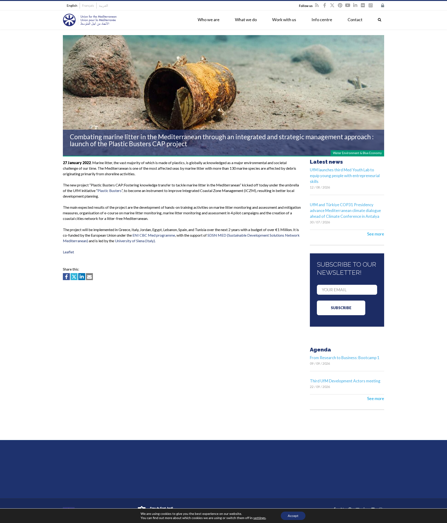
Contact (355, 19)
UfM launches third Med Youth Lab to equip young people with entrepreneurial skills (345, 175)
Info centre (322, 19)
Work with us (284, 19)
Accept (293, 516)
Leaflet (68, 252)
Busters (110, 190)
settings (259, 518)
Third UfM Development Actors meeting (345, 380)
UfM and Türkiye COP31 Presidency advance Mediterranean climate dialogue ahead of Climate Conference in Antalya (345, 210)
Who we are (209, 19)
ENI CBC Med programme (153, 235)
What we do (246, 19)
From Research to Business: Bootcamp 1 (344, 357)
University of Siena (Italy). (135, 240)
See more (375, 233)
